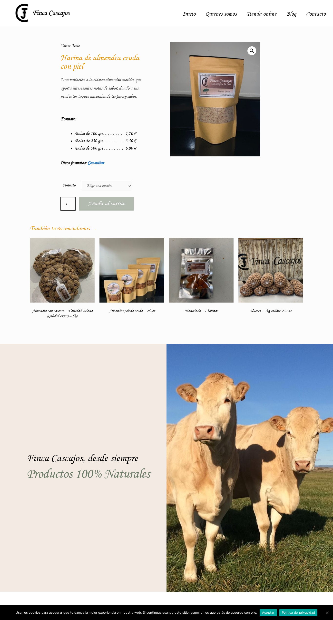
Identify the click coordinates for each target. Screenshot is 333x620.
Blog (291, 14)
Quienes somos (221, 14)
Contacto (316, 14)
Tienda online (261, 14)
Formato (69, 185)
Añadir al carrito (106, 203)
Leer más (62, 336)
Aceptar (268, 612)
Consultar (96, 163)
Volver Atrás (69, 46)
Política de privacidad (298, 612)
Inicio (189, 14)
